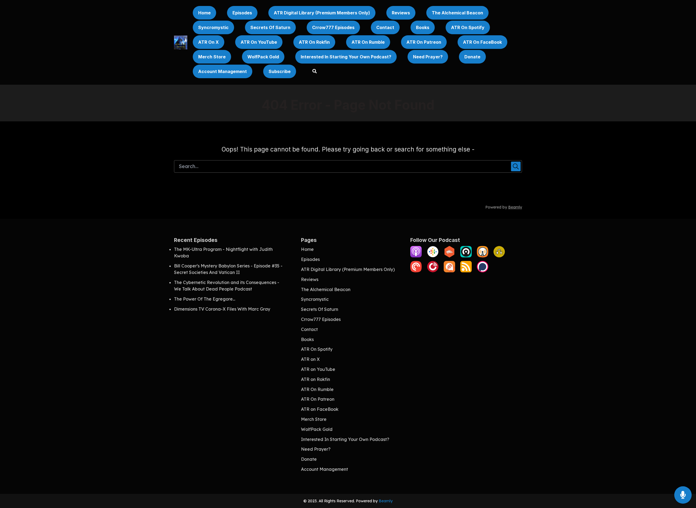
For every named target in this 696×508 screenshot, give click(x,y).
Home (204, 12)
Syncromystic (213, 27)
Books (422, 27)
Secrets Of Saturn (270, 27)
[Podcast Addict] (449, 270)
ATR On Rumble (368, 42)
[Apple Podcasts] (416, 255)
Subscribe (280, 71)
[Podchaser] (482, 270)
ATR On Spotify (467, 27)
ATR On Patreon (423, 42)
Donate (472, 56)
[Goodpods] (499, 255)
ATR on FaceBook (482, 42)
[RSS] (466, 270)
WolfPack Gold (263, 56)
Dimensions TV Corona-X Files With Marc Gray (222, 309)
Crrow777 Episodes (333, 27)
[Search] (312, 71)
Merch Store (212, 56)
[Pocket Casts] (416, 270)
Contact (385, 27)
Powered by (503, 207)
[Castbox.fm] (449, 255)
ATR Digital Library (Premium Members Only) (322, 12)
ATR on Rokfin (314, 42)
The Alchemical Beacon (457, 12)
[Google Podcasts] (433, 255)
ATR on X (208, 42)
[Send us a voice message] (683, 495)
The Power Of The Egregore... (204, 299)
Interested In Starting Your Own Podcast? (346, 56)
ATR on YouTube (259, 42)
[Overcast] (482, 255)
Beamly (386, 500)
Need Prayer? (428, 56)
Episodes (242, 12)
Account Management (222, 71)
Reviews (401, 12)
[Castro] (466, 255)
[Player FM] (433, 270)
